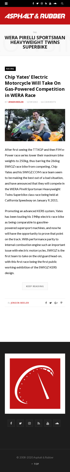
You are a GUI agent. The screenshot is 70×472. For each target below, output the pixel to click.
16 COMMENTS (48, 102)
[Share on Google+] (56, 303)
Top (36, 464)
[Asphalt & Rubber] (35, 16)
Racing (10, 68)
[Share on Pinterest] (61, 303)
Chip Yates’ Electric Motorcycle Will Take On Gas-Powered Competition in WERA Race (35, 86)
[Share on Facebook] (46, 303)
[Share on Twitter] (50, 303)
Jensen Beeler (16, 102)
